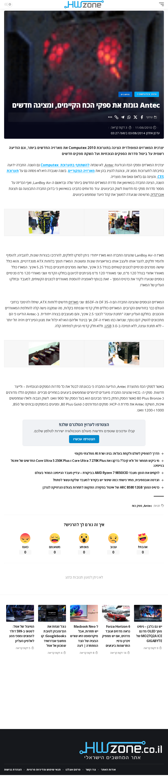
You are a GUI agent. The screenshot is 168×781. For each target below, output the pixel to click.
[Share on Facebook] (142, 117)
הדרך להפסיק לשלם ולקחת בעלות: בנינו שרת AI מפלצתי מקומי (117, 453)
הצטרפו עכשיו (84, 439)
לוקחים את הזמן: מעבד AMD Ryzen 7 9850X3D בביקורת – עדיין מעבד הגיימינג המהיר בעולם (97, 472)
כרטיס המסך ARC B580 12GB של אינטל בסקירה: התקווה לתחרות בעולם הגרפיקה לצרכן (101, 487)
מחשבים (125, 94)
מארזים (73, 302)
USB (108, 325)
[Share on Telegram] (123, 117)
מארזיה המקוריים (81, 170)
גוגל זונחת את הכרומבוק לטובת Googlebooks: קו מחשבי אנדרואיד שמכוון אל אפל (53, 636)
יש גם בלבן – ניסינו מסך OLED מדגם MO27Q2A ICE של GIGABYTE (149, 633)
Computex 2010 (147, 94)
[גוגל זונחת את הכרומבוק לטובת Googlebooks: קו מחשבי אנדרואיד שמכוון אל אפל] (52, 613)
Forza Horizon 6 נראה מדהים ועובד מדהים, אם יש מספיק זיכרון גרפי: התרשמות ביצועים (116, 636)
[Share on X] (135, 117)
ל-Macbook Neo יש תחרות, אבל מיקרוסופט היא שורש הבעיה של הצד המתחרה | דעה (84, 636)
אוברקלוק (157, 194)
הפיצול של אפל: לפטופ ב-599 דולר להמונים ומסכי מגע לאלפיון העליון (21, 633)
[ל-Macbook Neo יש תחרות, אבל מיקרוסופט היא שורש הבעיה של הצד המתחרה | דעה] (84, 613)
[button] (160, 4)
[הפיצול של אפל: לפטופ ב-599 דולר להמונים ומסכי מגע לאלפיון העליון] (20, 613)
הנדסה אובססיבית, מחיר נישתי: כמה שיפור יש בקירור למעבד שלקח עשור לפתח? (106, 480)
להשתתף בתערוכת (65, 165)
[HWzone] (84, 4)
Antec (109, 165)
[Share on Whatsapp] (129, 117)
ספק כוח (137, 506)
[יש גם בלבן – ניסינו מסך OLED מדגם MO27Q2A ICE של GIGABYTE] (148, 613)
